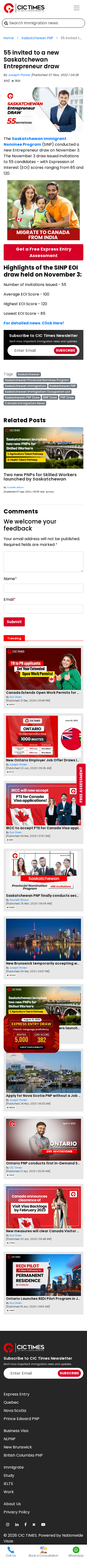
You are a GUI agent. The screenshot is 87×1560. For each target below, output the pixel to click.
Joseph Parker (19, 75)
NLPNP (9, 1439)
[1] (6, 23)
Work (9, 1492)
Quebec (11, 1402)
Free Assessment (81, 784)
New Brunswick (18, 1447)
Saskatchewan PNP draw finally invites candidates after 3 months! (43, 480)
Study (9, 1475)
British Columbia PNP (23, 1455)
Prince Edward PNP (21, 1418)
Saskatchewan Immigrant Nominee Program (35, 141)
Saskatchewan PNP (37, 38)
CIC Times (16, 1167)
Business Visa (16, 1431)
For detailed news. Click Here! (34, 323)
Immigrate (14, 1467)
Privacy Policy (17, 1512)
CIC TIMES (27, 1535)
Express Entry (16, 1394)
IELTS (8, 1483)
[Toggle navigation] (76, 8)
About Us (12, 1504)
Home (9, 38)
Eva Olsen (16, 697)
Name (10, 578)
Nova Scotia (15, 1410)
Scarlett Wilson (19, 900)
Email (10, 599)
